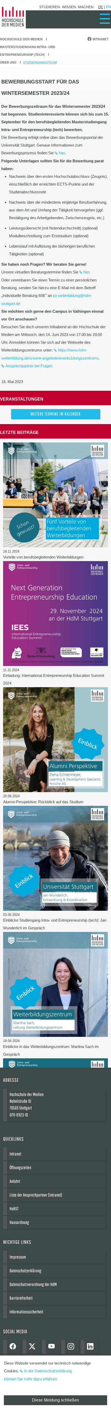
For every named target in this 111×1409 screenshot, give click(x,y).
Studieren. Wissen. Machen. (66, 7)
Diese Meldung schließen (55, 1400)
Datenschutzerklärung (25, 1270)
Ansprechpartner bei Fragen (28, 366)
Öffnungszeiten (20, 1167)
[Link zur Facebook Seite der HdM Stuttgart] (90, 39)
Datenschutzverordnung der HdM (33, 1284)
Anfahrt (15, 1181)
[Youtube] (53, 1347)
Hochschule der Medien (21, 39)
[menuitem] (105, 19)
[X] (33, 1347)
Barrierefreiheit (21, 1298)
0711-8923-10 (19, 1114)
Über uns (8, 62)
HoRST (14, 1208)
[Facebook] (14, 1347)
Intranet (100, 39)
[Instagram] (72, 1347)
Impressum (18, 1257)
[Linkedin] (91, 1347)
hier (62, 153)
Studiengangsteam (40, 62)
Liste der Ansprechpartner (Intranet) (36, 1195)
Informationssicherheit (26, 1311)
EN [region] (108, 7)
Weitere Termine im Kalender (55, 414)
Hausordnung (19, 1222)
